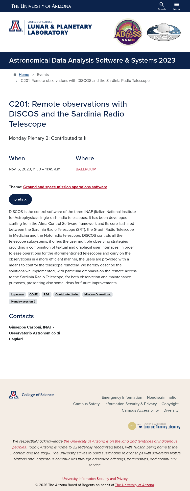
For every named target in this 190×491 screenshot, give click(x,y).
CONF (33, 294)
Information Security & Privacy (130, 403)
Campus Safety (86, 403)
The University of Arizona (134, 485)
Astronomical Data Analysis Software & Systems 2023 (92, 60)
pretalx (20, 199)
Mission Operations (97, 294)
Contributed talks (67, 294)
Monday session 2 (23, 301)
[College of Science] (35, 395)
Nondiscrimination (163, 397)
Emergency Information (122, 397)
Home (24, 74)
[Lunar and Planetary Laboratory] (154, 424)
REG (46, 294)
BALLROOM (86, 169)
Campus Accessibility (140, 410)
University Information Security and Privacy (95, 479)
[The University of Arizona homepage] (41, 6)
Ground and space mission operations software (65, 187)
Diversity (171, 410)
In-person (17, 294)
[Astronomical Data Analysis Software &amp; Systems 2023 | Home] (50, 27)
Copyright (170, 403)
